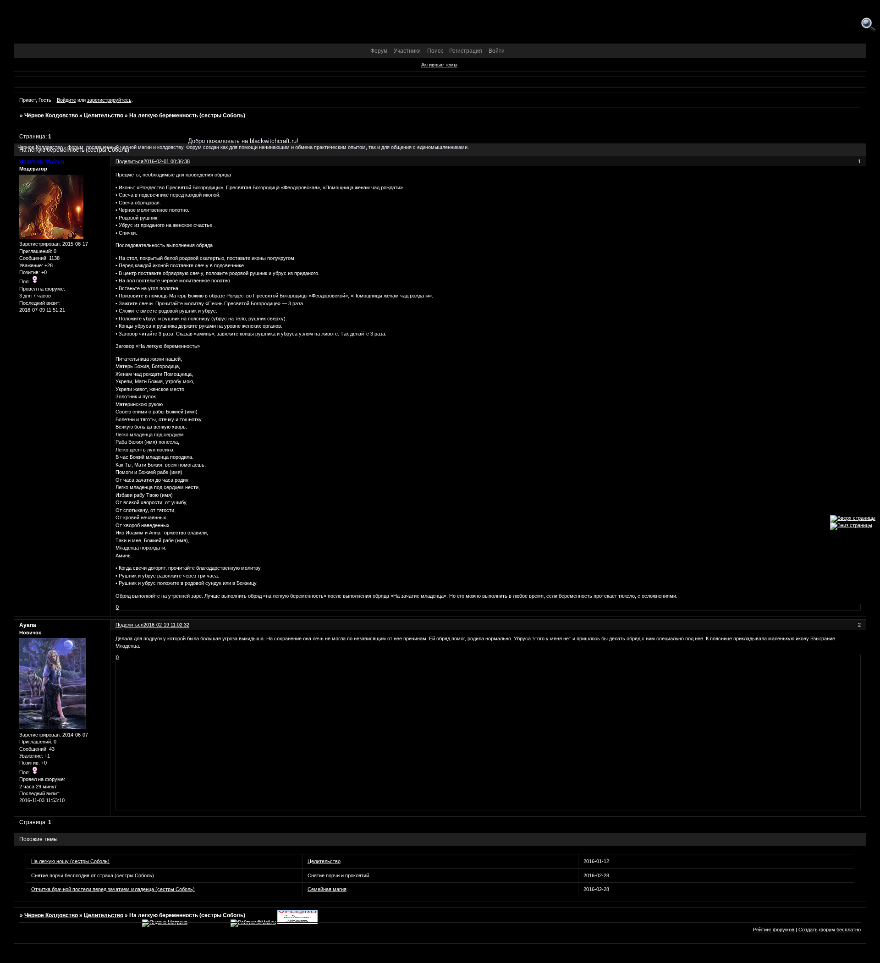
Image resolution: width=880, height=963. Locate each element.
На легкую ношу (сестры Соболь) (70, 861)
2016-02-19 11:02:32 (166, 624)
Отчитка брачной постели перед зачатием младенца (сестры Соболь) (113, 889)
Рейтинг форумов (773, 929)
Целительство (103, 115)
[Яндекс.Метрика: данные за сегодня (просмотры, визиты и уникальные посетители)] (164, 923)
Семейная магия (327, 889)
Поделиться (129, 624)
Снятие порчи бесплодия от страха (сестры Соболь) (92, 875)
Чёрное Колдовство (51, 115)
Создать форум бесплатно (829, 929)
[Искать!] (868, 25)
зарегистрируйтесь (109, 100)
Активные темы (439, 64)
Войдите (66, 100)
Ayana (27, 625)
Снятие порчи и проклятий (338, 875)
